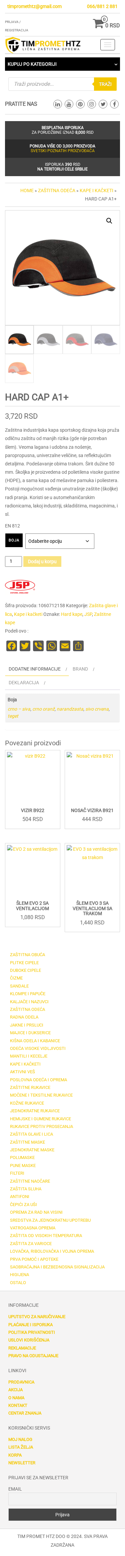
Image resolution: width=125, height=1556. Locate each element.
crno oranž (43, 709)
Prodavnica (21, 1382)
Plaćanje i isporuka (30, 1324)
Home (27, 190)
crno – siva (19, 709)
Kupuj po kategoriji (32, 64)
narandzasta (70, 709)
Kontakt (17, 1405)
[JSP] (20, 587)
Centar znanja (24, 1413)
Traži (105, 84)
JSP (88, 614)
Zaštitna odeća (56, 190)
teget (13, 716)
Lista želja (20, 1447)
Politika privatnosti (31, 1332)
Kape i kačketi (96, 190)
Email (15, 1489)
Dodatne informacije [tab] (35, 669)
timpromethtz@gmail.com (34, 6)
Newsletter (21, 1462)
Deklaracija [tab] (24, 682)
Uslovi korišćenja (28, 1339)
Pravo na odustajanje (33, 1355)
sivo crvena (97, 709)
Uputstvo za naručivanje (36, 1316)
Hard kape (71, 614)
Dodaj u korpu (42, 561)
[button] (109, 221)
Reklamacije (22, 1347)
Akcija (15, 1389)
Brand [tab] (80, 669)
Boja (14, 540)
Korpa (15, 1455)
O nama (16, 1397)
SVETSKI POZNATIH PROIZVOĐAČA (63, 150)
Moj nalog (20, 1439)
